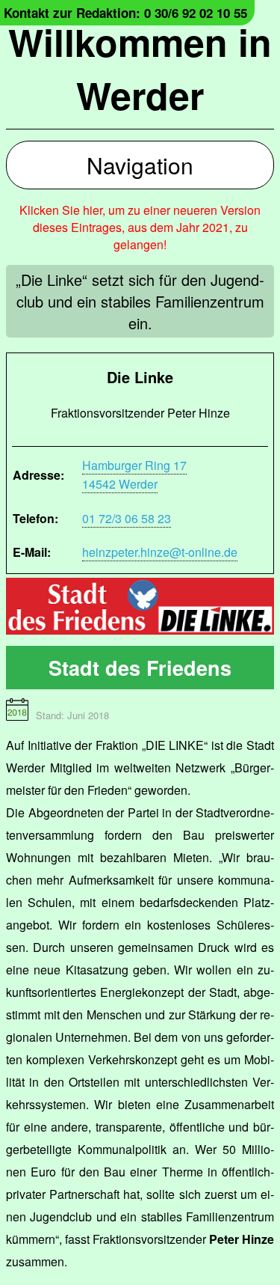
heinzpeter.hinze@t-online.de (159, 552)
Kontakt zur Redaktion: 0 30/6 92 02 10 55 (125, 13)
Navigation (140, 165)
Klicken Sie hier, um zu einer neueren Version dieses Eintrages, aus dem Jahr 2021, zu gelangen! (140, 227)
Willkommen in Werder (140, 68)
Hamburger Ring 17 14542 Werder (134, 474)
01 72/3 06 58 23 (126, 518)
